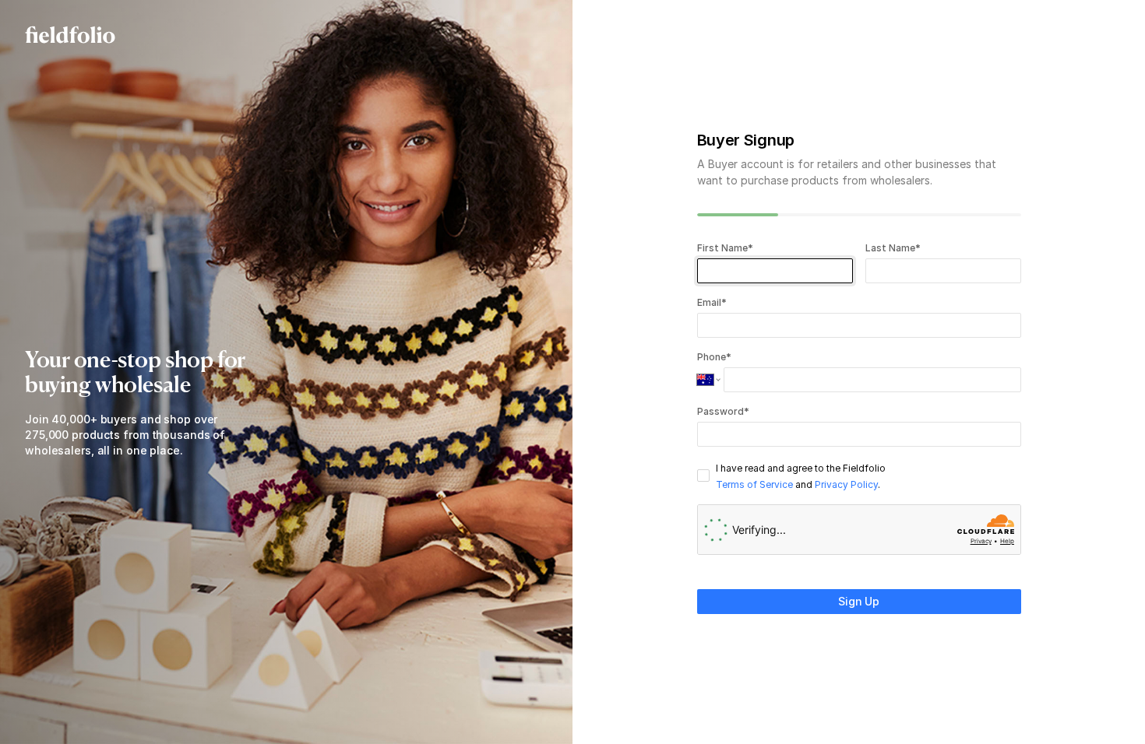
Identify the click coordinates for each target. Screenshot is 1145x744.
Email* (712, 302)
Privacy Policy (846, 484)
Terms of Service (754, 484)
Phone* (714, 357)
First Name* (725, 248)
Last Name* (893, 248)
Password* (723, 411)
